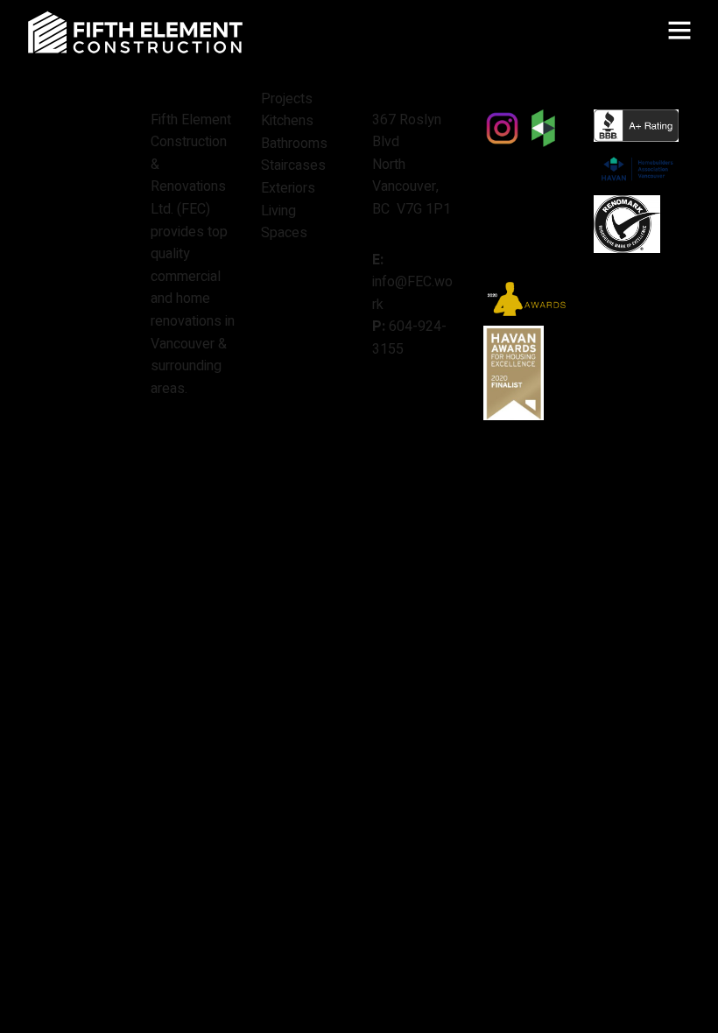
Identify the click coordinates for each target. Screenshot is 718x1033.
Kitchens (287, 120)
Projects (287, 98)
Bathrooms (294, 143)
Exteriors (288, 188)
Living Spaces (284, 222)
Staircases (293, 165)
